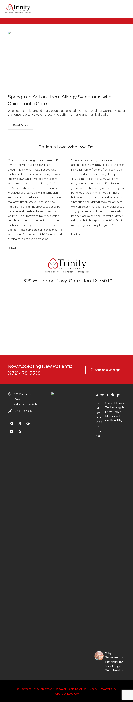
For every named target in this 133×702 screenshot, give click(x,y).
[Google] (28, 423)
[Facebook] (12, 423)
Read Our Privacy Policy (102, 688)
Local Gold (73, 693)
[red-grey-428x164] (18, 9)
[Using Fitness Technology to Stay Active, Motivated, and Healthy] (109, 523)
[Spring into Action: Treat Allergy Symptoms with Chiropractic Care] (66, 61)
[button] (66, 20)
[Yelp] (20, 431)
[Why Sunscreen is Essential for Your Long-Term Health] (109, 662)
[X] (20, 423)
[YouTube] (12, 431)
